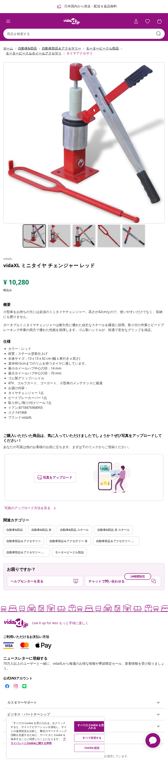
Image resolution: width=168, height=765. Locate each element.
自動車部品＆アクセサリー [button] (23, 541)
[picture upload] (111, 477)
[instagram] (16, 686)
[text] (16, 283)
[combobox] (84, 34)
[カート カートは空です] (159, 21)
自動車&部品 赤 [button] (41, 530)
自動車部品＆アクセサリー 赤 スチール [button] (27, 552)
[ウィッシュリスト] (147, 21)
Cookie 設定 (92, 748)
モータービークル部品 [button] (69, 552)
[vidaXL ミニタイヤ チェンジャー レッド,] (84, 143)
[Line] (24, 686)
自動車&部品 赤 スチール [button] (113, 530)
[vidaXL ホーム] (71, 21)
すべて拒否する (92, 738)
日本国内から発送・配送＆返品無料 (90, 6)
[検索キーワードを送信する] (158, 33)
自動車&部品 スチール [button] (74, 530)
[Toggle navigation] (8, 21)
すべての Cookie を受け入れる (92, 726)
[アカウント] (136, 21)
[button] (84, 703)
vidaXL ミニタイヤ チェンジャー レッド (49, 265)
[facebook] (7, 686)
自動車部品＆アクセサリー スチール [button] (117, 541)
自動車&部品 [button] (14, 530)
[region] (55, 737)
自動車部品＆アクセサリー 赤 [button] (68, 541)
